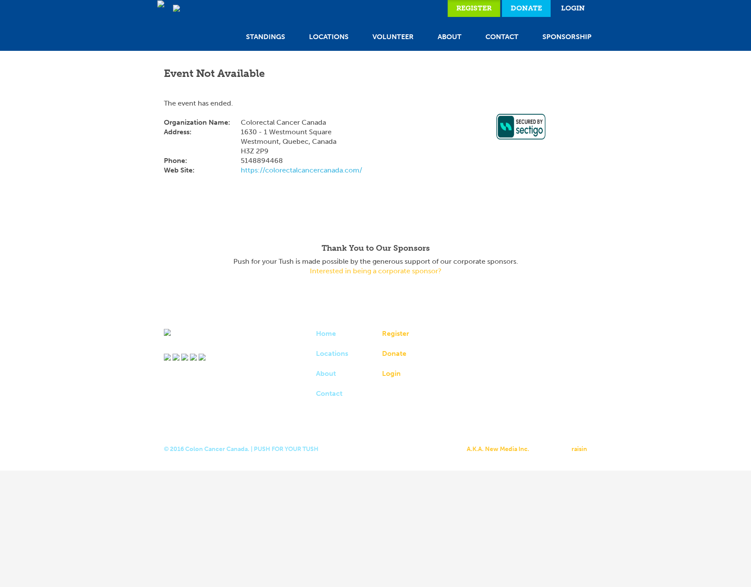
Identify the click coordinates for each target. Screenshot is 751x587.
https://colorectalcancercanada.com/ (301, 170)
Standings (265, 37)
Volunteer (393, 37)
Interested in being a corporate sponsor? (376, 271)
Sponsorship (566, 37)
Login (573, 8)
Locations (329, 37)
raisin (579, 449)
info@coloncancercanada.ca (503, 400)
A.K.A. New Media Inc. (498, 449)
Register (474, 8)
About (450, 37)
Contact (501, 37)
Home (326, 333)
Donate (526, 8)
